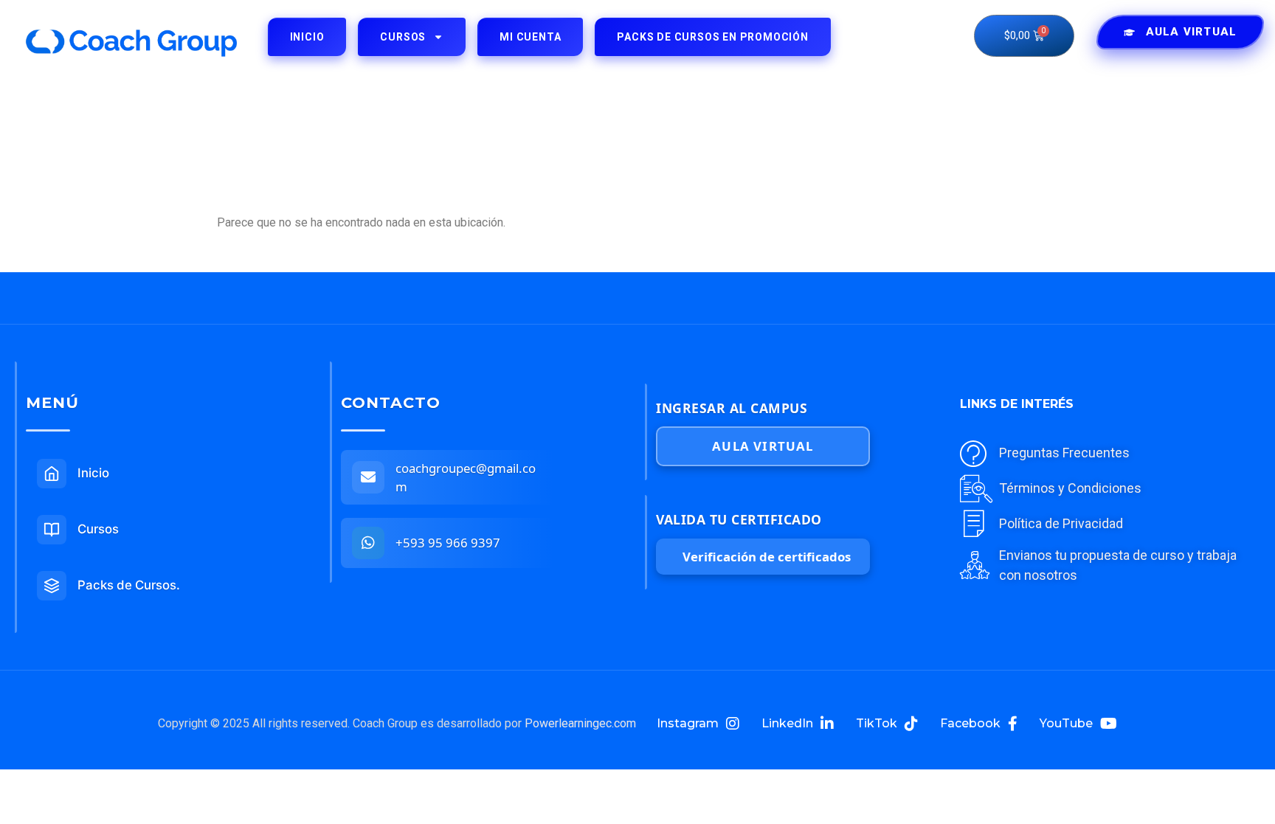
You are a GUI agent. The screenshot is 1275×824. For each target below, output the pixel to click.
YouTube (1066, 723)
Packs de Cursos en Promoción (712, 37)
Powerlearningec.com (580, 723)
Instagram (688, 723)
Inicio (307, 37)
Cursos (403, 37)
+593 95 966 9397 (447, 542)
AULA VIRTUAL (1191, 31)
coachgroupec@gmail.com (465, 477)
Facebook (970, 723)
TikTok (876, 723)
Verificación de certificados (767, 556)
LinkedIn (787, 723)
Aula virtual (762, 445)
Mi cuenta (530, 37)
